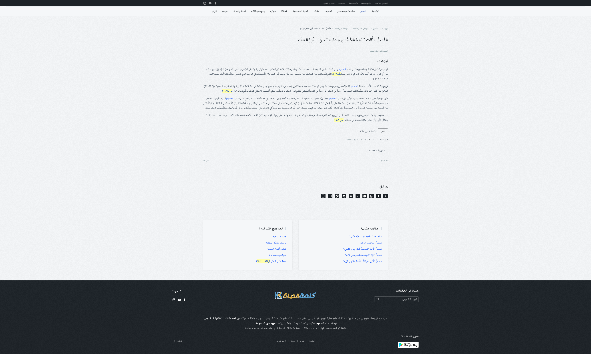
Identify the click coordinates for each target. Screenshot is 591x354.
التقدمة (312, 341)
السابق (383, 160)
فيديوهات (341, 3)
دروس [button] (225, 11)
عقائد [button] (316, 11)
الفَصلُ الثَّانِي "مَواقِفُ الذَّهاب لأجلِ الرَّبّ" (362, 261)
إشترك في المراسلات (381, 3)
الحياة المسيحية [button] (300, 11)
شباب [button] (273, 11)
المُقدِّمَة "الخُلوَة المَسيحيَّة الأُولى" (365, 236)
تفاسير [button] (363, 11)
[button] (323, 196)
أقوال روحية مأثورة (277, 255)
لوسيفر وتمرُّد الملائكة (276, 243)
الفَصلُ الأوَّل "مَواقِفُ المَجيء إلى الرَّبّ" (363, 255)
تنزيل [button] (214, 11)
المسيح (342, 69)
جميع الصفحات (352, 139)
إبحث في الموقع (329, 3)
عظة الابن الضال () (271, 261)
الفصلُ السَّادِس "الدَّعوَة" (370, 243)
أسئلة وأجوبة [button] (239, 11)
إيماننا (293, 341)
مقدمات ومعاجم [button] (346, 11)
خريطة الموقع (281, 341)
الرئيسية (375, 11)
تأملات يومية (353, 3)
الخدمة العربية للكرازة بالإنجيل (220, 318)
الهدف (302, 341)
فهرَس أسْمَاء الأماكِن (276, 249)
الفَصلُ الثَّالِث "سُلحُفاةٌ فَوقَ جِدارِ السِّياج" (362, 249)
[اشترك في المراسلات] (377, 299)
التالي (383, 131)
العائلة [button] (284, 11)
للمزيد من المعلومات (265, 323)
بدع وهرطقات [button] (258, 11)
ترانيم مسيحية (366, 3)
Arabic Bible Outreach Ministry (296, 328)
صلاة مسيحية (279, 236)
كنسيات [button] (328, 11)
